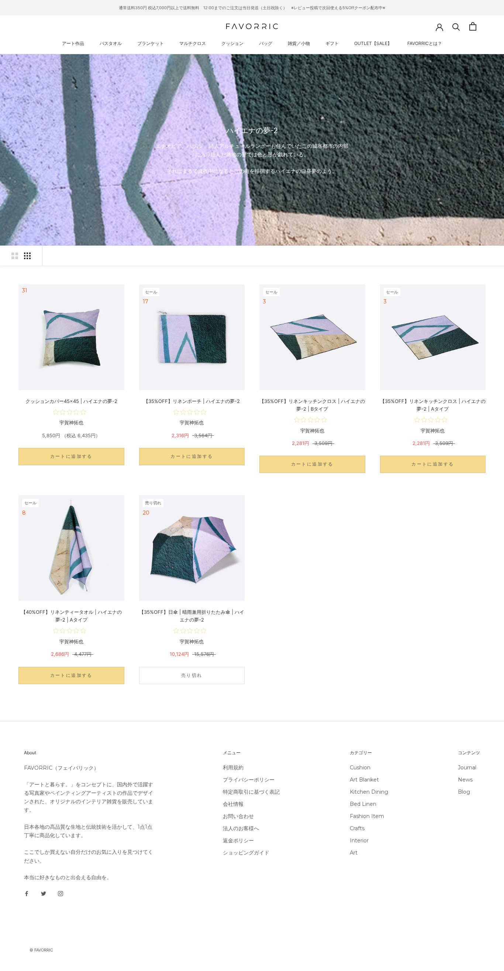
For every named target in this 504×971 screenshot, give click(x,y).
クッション (232, 43)
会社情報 (233, 804)
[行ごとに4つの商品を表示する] (27, 256)
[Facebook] (26, 893)
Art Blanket (364, 779)
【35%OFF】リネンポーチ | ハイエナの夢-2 (192, 401)
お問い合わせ (238, 816)
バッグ (265, 43)
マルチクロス (192, 43)
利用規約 (233, 767)
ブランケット (150, 43)
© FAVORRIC (41, 950)
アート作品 (73, 43)
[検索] (456, 26)
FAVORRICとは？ (424, 43)
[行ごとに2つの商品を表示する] (14, 256)
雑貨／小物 (299, 43)
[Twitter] (43, 893)
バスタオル (111, 43)
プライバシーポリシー (249, 779)
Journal (467, 767)
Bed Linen (363, 804)
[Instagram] (60, 893)
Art (354, 852)
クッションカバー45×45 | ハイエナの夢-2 (71, 401)
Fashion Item (367, 816)
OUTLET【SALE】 (373, 43)
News (465, 779)
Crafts (357, 828)
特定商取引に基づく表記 (251, 792)
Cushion (360, 767)
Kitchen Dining (369, 792)
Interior (359, 840)
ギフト (332, 43)
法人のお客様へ (241, 828)
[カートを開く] (472, 26)
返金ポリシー (238, 840)
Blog (464, 792)
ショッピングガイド (246, 852)
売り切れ (192, 675)
